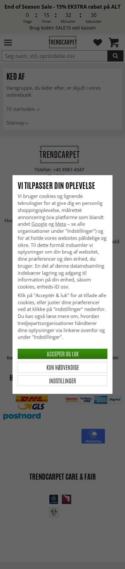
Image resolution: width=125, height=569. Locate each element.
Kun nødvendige (62, 367)
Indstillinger (62, 381)
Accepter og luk (63, 354)
